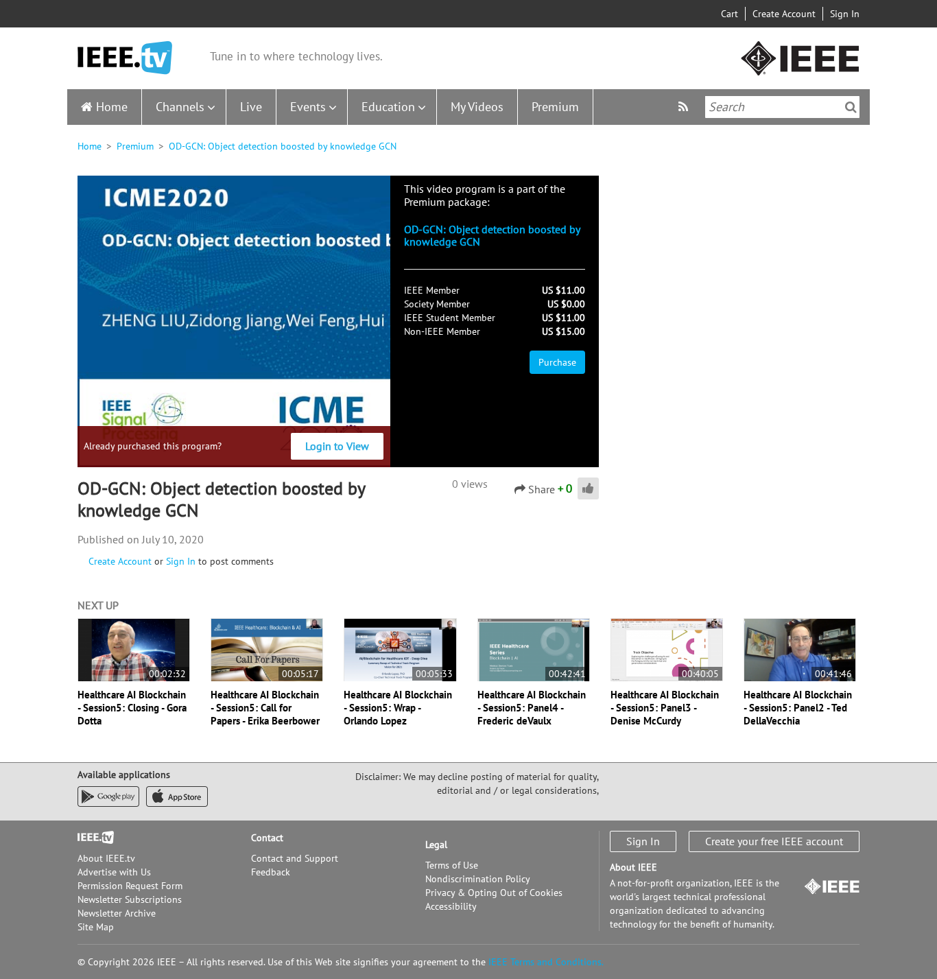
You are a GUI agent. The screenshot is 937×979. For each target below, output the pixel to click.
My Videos (477, 107)
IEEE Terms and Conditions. (546, 962)
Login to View (337, 446)
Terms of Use (451, 865)
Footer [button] (91, 837)
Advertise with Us (114, 872)
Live (251, 107)
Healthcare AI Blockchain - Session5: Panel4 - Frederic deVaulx (531, 707)
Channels (180, 107)
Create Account (784, 14)
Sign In (844, 14)
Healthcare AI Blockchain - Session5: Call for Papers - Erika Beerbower (265, 707)
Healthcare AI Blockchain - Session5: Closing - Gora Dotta (132, 707)
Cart (729, 14)
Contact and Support (294, 858)
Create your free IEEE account (774, 841)
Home (112, 107)
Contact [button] (267, 837)
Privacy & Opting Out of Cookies (493, 892)
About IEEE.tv (106, 858)
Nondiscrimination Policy (477, 879)
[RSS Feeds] (684, 107)
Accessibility (451, 906)
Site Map (96, 927)
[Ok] (850, 107)
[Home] (125, 58)
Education (388, 107)
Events (308, 107)
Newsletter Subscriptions (130, 899)
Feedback (270, 872)
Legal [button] (436, 844)
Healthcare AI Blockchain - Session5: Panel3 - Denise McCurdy (664, 707)
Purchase (557, 362)
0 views (470, 483)
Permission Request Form (130, 886)
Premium (555, 107)
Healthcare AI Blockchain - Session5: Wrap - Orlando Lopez (398, 707)
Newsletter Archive (117, 913)
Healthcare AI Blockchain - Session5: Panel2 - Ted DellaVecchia (798, 707)
